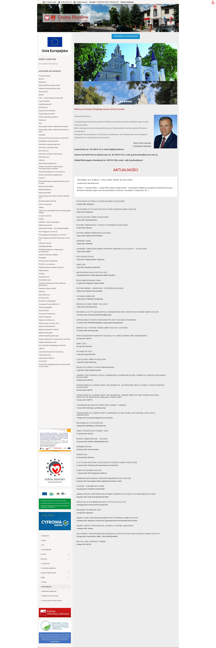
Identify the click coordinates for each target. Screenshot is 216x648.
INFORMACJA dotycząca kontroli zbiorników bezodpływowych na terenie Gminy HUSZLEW (117, 312)
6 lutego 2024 (80, 426)
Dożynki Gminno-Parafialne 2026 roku (93, 233)
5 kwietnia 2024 (81, 380)
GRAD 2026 (42, 120)
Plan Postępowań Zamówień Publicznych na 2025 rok (54, 239)
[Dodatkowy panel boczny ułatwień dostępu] (213, 2)
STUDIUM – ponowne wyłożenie (90, 486)
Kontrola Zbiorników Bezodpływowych (50, 175)
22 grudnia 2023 (81, 489)
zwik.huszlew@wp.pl (134, 160)
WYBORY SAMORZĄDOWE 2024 (49, 336)
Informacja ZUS (43, 151)
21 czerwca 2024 (81, 323)
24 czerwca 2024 (81, 315)
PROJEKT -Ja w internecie (47, 264)
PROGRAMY (42, 258)
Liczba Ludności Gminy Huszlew (52, 600)
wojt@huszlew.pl (81, 2)
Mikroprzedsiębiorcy (45, 189)
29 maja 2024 (80, 338)
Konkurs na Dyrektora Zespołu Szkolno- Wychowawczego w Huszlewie (51, 167)
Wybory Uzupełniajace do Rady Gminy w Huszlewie (54, 339)
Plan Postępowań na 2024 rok (48, 232)
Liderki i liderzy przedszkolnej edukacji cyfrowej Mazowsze (105, 526)
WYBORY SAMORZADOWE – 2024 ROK (91, 439)
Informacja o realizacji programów (49, 144)
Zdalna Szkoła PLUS (45, 355)
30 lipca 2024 (80, 291)
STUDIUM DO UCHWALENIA (47, 301)
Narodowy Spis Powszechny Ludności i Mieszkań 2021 (54, 197)
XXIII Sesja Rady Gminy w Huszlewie (92, 217)
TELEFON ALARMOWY (45, 307)
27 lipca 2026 (80, 220)
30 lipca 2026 (80, 212)
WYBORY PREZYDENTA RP (47, 326)
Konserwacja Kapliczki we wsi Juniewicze (52, 172)
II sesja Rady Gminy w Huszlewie (91, 359)
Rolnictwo (42, 291)
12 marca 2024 (81, 408)
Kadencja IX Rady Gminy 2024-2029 (91, 304)
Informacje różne (44, 157)
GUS (40, 123)
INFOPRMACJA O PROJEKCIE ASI (125, 36)
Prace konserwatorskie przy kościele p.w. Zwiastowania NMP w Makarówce (111, 336)
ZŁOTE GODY (43, 361)
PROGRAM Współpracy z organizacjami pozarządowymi (51, 250)
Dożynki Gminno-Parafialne (47, 110)
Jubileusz (42, 160)
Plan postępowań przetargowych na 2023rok (52, 235)
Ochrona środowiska (45, 204)
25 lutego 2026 (81, 536)
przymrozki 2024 (44, 277)
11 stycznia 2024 (81, 473)
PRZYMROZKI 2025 (45, 280)
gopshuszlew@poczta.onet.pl (144, 155)
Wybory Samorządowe (46, 333)
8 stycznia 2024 (81, 481)
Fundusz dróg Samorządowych (48, 117)
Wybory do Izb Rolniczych (47, 320)
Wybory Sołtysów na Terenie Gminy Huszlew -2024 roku (102, 328)
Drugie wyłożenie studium (47, 114)
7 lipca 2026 (80, 259)
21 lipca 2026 (80, 228)
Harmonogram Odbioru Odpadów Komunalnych (53, 126)
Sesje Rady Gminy (44, 295)
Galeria (44, 540)
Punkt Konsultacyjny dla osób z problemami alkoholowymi (52, 284)
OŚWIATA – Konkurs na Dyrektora (49, 222)
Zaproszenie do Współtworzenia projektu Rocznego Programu (106, 320)
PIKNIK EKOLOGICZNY (45, 225)
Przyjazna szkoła (85, 257)
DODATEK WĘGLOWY (45, 104)
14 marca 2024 (81, 400)
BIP (43, 545)
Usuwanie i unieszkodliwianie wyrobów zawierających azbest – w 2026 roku (111, 249)
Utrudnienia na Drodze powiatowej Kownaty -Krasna (101, 405)
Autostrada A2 (43, 92)
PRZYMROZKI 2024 (84, 351)
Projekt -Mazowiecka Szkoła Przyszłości (51, 267)
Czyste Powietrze (44, 101)
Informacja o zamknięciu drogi (48, 147)
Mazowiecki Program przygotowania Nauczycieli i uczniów (54, 182)
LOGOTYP (42, 178)
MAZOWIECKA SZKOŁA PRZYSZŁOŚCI (91, 272)
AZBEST (41, 95)
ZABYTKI (41, 348)
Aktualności (42, 82)
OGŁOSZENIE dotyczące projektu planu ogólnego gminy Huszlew (106, 209)
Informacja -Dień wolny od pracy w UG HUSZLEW (54, 138)
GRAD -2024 (81, 344)
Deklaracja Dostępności (49, 591)
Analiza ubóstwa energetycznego (49, 85)
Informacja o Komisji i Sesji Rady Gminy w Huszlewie (105, 180)
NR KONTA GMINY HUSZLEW (47, 201)
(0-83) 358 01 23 (66, 2)
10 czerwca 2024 (81, 330)
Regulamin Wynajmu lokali (88, 280)
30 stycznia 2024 (81, 441)
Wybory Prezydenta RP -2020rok (48, 329)
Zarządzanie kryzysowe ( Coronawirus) (51, 352)
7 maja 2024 (80, 354)
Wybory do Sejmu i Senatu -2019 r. (49, 323)
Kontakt (44, 582)
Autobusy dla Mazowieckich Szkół (49, 88)
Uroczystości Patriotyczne (47, 314)
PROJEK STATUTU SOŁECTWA (48, 261)
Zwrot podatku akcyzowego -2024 (92, 431)
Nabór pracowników (45, 193)
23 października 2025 (83, 275)
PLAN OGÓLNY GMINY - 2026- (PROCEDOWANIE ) (102, 536)
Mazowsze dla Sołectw (46, 186)
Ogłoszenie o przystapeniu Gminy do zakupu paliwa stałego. (55, 211)
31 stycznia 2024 (81, 433)
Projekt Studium (44, 270)
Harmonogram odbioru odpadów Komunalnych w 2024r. (54, 130)
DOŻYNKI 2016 (43, 107)
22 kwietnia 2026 (81, 520)
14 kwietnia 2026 (81, 528)
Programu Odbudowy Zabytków (48, 255)
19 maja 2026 (80, 513)
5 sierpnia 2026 (82, 183)
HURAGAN (42, 135)
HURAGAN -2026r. (83, 241)
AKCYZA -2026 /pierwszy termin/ (91, 541)
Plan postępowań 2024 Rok (89, 470)
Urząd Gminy (46, 563)
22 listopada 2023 (82, 505)
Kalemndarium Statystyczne (47, 163)
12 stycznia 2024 (81, 465)
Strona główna (46, 586)
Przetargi (41, 273)
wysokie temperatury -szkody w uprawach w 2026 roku (102, 225)
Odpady (41, 207)
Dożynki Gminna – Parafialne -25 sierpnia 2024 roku (100, 288)
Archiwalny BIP (46, 549)
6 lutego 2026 (80, 544)
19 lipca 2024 (80, 299)
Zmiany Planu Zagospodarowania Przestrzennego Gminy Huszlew (54, 365)
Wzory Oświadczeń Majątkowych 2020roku (52, 345)
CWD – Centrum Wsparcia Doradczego (51, 98)
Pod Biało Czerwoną (45, 243)
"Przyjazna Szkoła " (45, 76)
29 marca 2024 (81, 390)
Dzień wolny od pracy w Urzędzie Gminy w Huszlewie (100, 201)
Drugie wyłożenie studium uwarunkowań (95, 367)
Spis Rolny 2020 (44, 298)
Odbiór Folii (81, 454)
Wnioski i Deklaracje (127, 2)
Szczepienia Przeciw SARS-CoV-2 (49, 304)
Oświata (41, 219)
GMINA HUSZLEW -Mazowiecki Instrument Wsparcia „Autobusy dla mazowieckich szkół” (116, 494)
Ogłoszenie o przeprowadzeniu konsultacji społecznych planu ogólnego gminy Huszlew (117, 534)
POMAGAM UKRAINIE (45, 246)
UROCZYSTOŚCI (44, 310)
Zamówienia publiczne (49, 568)
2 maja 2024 (80, 370)
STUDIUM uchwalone (85, 296)
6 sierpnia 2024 (81, 283)
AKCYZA (41, 79)
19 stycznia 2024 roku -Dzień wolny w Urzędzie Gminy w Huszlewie (106, 462)
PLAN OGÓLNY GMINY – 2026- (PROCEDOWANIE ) (54, 228)
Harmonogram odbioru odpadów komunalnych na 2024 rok (103, 478)
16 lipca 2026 (80, 236)
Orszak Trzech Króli (45, 216)
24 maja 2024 (80, 346)
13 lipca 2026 (80, 244)
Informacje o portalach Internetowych (50, 154)
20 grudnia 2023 (81, 497)
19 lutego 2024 (81, 418)
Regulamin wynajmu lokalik (47, 288)
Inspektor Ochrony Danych (50, 596)
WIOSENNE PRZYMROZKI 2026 (88, 510)
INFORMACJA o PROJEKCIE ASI (48, 141)
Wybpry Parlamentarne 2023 (47, 342)
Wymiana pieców (83, 447)
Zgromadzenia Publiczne (46, 358)
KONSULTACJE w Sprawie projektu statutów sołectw (101, 502)
